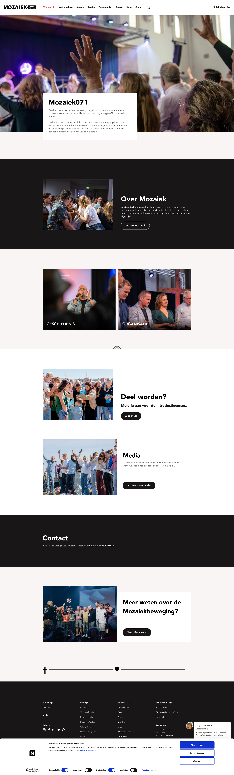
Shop (129, 7)
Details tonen (147, 770)
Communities (105, 7)
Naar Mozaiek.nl (137, 632)
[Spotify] (63, 729)
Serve (120, 717)
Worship (121, 722)
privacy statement (88, 750)
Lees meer (131, 416)
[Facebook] (49, 729)
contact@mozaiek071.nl (102, 545)
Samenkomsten (124, 702)
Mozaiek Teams (124, 731)
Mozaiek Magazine (88, 731)
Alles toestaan (197, 745)
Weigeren (197, 761)
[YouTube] (53, 729)
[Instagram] (44, 729)
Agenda (80, 7)
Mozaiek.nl (84, 707)
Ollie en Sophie (86, 727)
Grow (120, 727)
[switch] (88, 770)
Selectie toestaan (197, 753)
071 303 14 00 (161, 707)
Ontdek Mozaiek (135, 225)
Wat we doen (66, 7)
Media (91, 7)
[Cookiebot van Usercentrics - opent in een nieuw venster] (32, 770)
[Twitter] (58, 729)
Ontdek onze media (139, 485)
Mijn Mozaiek (223, 7)
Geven (119, 7)
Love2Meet (122, 736)
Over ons (46, 707)
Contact (139, 7)
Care (120, 712)
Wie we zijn (49, 7)
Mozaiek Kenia (86, 717)
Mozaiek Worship (87, 722)
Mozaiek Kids (123, 707)
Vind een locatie (87, 712)
